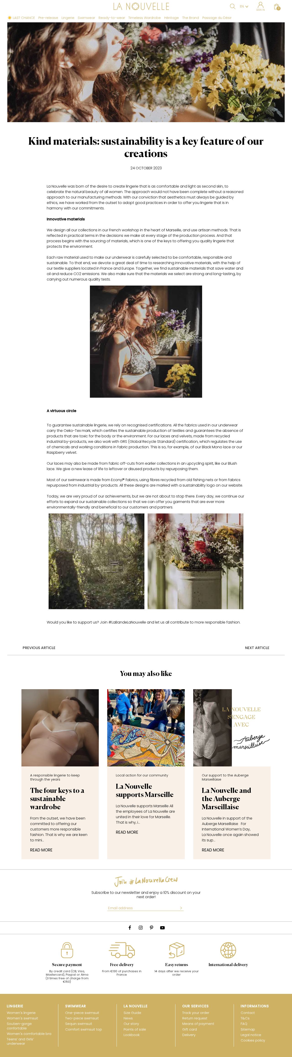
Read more (41, 850)
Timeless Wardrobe (144, 18)
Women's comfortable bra (29, 1033)
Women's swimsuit (22, 1018)
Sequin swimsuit (78, 1023)
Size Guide (132, 1012)
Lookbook (132, 1034)
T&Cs (245, 1018)
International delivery (228, 965)
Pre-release (48, 18)
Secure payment (67, 965)
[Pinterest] (151, 928)
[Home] (146, 7)
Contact (248, 1012)
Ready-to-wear (112, 18)
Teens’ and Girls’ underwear (20, 1041)
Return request (194, 1018)
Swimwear (86, 18)
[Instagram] (140, 928)
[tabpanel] (67, 965)
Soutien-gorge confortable (19, 1025)
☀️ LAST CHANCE (21, 18)
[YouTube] (162, 928)
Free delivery (122, 965)
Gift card (189, 1029)
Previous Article (39, 647)
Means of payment (198, 1023)
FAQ (244, 1023)
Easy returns (176, 965)
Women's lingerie (21, 1012)
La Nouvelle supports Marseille (145, 786)
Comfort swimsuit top (83, 1029)
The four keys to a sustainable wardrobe (57, 792)
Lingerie (68, 18)
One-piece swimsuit (82, 1012)
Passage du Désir (217, 18)
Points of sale (135, 1029)
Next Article (257, 647)
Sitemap (248, 1029)
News (128, 1018)
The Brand (190, 18)
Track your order (195, 1012)
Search (232, 6)
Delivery (189, 1034)
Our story (131, 1023)
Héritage (171, 18)
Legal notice (251, 1034)
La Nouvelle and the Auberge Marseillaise (226, 792)
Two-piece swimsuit (82, 1018)
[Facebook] (129, 928)
